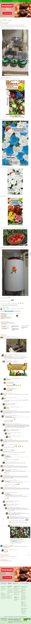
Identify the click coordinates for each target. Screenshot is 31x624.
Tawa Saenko (4, 465)
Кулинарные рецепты (23, 613)
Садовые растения (9, 590)
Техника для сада (16, 598)
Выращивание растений (10, 591)
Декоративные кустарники (17, 588)
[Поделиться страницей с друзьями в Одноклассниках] (4, 311)
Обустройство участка (24, 586)
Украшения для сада (23, 598)
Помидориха (7, 388)
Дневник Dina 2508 (3, 313)
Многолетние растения (16, 590)
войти (2, 560)
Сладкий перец (2, 318)
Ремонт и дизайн (23, 604)
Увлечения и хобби (23, 612)
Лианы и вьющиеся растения (17, 591)
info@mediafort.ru (10, 622)
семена (7, 23)
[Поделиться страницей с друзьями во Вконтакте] (5, 311)
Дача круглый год (23, 610)
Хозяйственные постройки (24, 605)
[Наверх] (30, 252)
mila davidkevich (5, 487)
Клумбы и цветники (23, 588)
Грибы (8, 594)
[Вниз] (30, 255)
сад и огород (4, 23)
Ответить (6, 359)
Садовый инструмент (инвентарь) (16, 599)
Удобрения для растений (10, 595)
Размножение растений (10, 592)
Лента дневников (3, 587)
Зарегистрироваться (3, 559)
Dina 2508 (5, 20)
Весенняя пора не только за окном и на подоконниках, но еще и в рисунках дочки (6, 317)
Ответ (7, 389)
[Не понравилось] (19, 354)
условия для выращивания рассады (13, 305)
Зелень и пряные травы (10, 589)
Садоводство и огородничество (9, 586)
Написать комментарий (4, 335)
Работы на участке (23, 609)
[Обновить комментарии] (30, 254)
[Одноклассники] (10, 583)
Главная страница (3, 586)
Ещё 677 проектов (3, 324)
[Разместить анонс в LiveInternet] (9, 311)
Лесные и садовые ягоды (10, 588)
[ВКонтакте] (9, 583)
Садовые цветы (16, 589)
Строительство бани (23, 606)
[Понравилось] (22, 378)
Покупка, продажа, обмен (4, 597)
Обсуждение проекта (23, 616)
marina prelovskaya (5, 410)
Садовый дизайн (23, 595)
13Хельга (4, 475)
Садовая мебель (23, 597)
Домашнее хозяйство (24, 608)
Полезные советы (3, 598)
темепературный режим (5, 305)
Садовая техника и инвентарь (16, 597)
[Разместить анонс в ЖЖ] (12, 311)
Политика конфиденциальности (15, 619)
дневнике (10, 20)
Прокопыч (6, 403)
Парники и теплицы (9, 598)
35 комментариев (22, 308)
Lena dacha (4, 439)
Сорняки (8, 593)
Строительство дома (23, 603)
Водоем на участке (23, 589)
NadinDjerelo (4, 449)
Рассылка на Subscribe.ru (25, 583)
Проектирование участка (24, 596)
